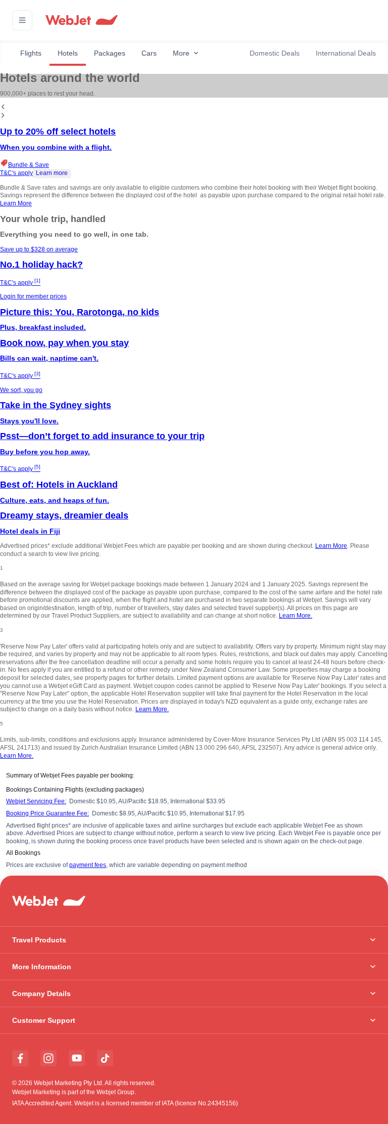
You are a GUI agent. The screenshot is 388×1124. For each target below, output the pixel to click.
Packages (109, 53)
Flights (30, 53)
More (181, 53)
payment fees (87, 865)
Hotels (68, 53)
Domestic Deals (275, 53)
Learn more (52, 173)
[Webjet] (81, 20)
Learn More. (295, 615)
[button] (22, 20)
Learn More (16, 203)
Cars (149, 53)
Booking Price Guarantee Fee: (47, 813)
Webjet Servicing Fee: (36, 801)
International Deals (346, 53)
